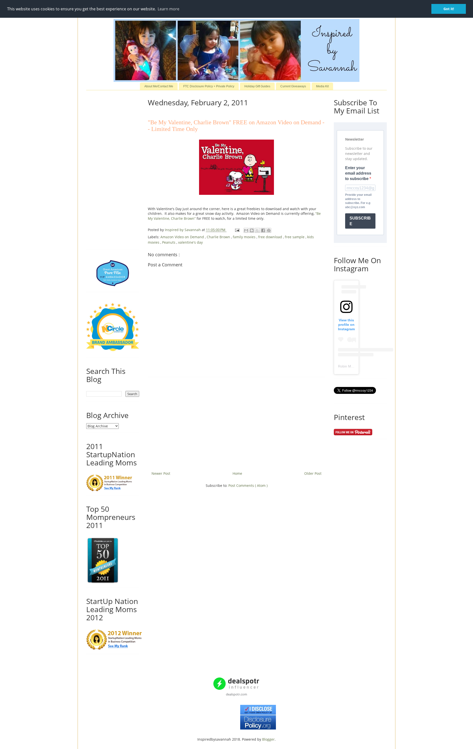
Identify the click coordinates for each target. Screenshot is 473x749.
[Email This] (246, 230)
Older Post (312, 473)
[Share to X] (257, 230)
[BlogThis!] (251, 230)
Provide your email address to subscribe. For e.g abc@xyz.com (358, 201)
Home (237, 473)
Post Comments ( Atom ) (248, 485)
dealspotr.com (236, 694)
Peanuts (169, 242)
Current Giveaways (293, 86)
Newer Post (161, 473)
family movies (244, 237)
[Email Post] (236, 229)
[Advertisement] (236, 422)
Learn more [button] (168, 9)
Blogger (268, 739)
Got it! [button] (448, 8)
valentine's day (190, 242)
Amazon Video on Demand (182, 237)
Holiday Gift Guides (257, 86)
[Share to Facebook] (263, 230)
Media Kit (322, 86)
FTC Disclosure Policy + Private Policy (208, 86)
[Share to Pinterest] (268, 230)
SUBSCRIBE (360, 221)
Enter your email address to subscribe (358, 173)
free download (270, 237)
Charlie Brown (219, 237)
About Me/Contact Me (158, 86)
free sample (295, 237)
